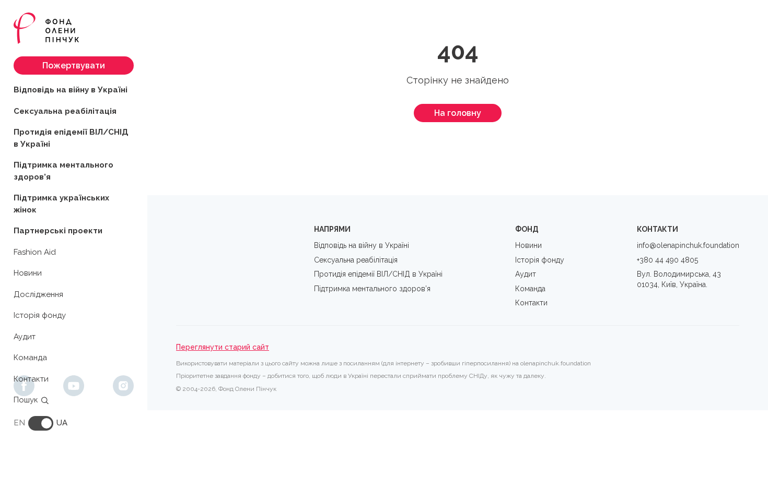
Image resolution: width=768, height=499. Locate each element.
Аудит (25, 336)
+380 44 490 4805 (667, 260)
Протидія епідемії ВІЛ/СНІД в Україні (71, 138)
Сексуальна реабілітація (65, 111)
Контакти (31, 379)
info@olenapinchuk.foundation (688, 245)
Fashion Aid (35, 252)
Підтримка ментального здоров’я (63, 171)
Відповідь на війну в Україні (70, 89)
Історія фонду (40, 315)
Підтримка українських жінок (61, 204)
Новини (28, 273)
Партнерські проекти (58, 230)
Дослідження (38, 294)
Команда (30, 357)
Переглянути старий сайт (222, 347)
